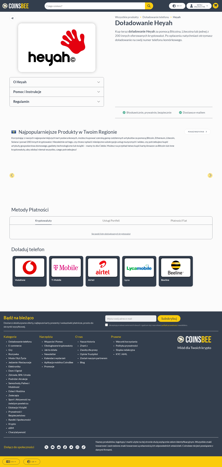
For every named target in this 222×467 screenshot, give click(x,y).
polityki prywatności (170, 325)
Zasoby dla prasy (89, 349)
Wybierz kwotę (124, 59)
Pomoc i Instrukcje (27, 92)
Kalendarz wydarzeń (54, 358)
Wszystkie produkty (127, 17)
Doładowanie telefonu (156, 17)
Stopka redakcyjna (125, 349)
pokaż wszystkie (196, 132)
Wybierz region (124, 46)
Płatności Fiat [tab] (179, 220)
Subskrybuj (169, 318)
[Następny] (210, 175)
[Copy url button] (12, 18)
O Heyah (20, 82)
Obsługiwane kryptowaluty (58, 345)
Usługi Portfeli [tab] (111, 220)
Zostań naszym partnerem (93, 358)
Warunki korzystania (126, 341)
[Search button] (149, 5)
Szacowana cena (125, 72)
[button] (215, 5)
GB (33, 462)
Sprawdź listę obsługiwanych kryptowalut (111, 233)
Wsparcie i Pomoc (53, 341)
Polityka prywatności (127, 345)
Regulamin (21, 101)
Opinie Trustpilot (89, 354)
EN (178, 6)
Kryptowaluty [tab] (43, 220)
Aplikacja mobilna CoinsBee (58, 362)
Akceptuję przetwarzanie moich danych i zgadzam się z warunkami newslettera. (148, 325)
